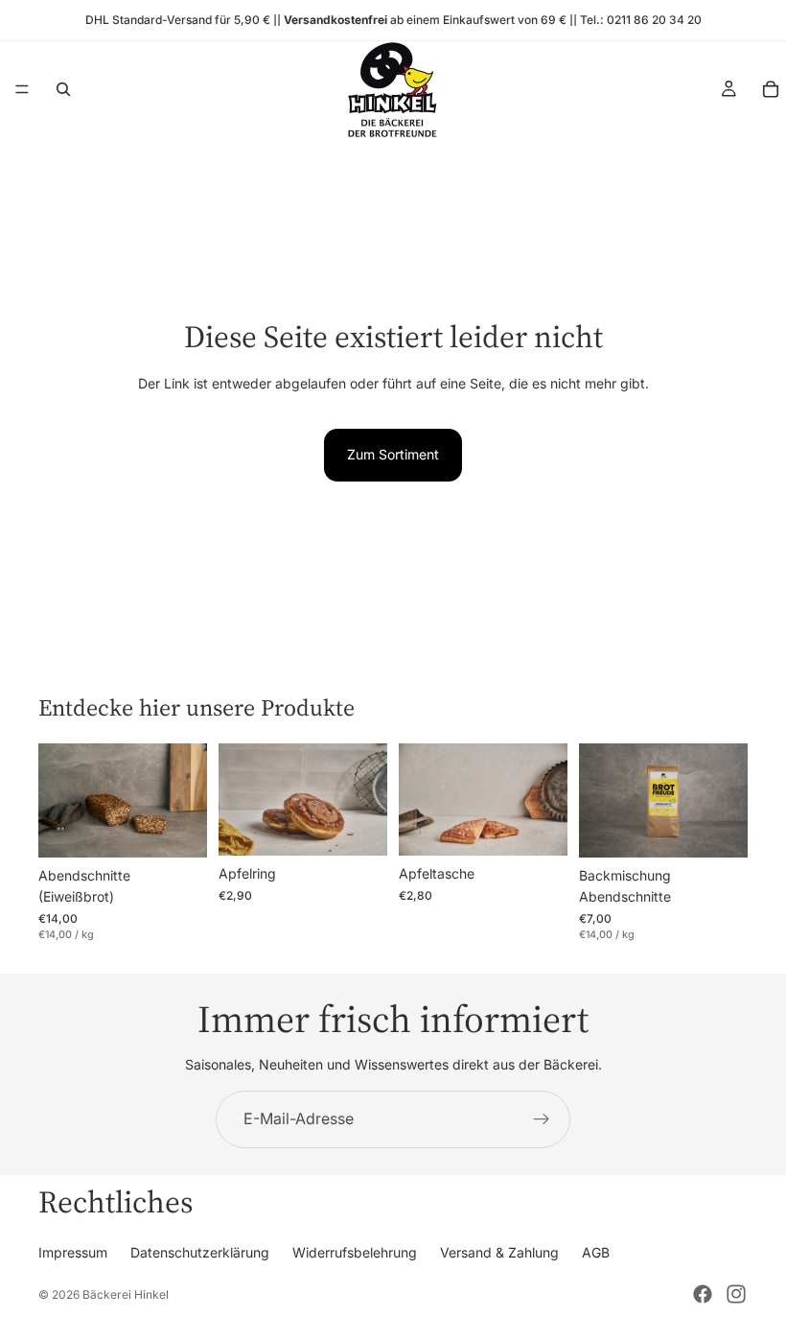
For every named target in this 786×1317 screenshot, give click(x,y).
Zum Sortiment (393, 454)
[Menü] (22, 89)
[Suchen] (63, 89)
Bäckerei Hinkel (125, 1294)
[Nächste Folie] (186, 800)
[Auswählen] (177, 828)
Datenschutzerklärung (199, 1252)
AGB (596, 1252)
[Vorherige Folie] (59, 800)
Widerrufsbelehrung (354, 1252)
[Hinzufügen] (357, 826)
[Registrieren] (541, 1119)
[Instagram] (736, 1293)
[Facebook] (702, 1293)
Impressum (72, 1252)
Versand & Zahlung (499, 1252)
